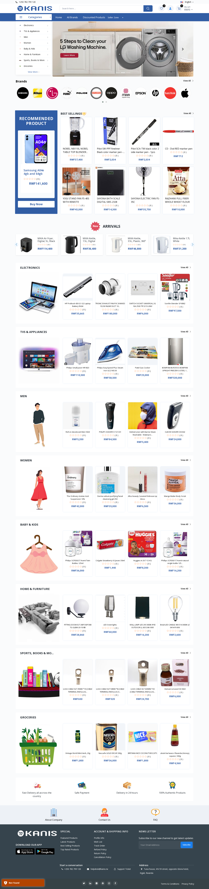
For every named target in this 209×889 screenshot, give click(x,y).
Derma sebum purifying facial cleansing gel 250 (110, 497)
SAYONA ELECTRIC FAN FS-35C (145, 200)
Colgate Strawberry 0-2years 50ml (110, 560)
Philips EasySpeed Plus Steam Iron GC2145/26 (110, 369)
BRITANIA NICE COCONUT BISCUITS (142, 753)
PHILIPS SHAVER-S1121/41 (110, 432)
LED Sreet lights (110, 624)
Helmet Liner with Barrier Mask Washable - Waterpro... (142, 433)
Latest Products (67, 841)
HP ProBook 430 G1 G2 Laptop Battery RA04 (78, 305)
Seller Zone (113, 17)
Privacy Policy (188, 883)
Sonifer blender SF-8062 (175, 303)
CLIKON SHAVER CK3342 (175, 432)
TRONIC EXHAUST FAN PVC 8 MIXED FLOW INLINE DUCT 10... (110, 305)
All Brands (72, 17)
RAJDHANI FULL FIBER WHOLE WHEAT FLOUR (177, 200)
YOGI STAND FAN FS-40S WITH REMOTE (76, 200)
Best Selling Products (70, 845)
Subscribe (187, 845)
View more (33, 71)
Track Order (99, 845)
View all (187, 80)
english (188, 2)
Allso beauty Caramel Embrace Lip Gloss (142, 497)
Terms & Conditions (170, 883)
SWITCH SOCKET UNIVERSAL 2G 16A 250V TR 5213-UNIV (142, 305)
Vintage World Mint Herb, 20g (77, 753)
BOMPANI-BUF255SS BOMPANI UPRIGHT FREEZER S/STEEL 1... (175, 369)
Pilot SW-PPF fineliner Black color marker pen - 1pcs (110, 150)
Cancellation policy (102, 857)
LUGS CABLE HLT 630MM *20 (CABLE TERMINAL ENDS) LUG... (142, 690)
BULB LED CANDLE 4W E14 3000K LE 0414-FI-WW (175, 626)
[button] (63, 49)
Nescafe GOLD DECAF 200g (110, 753)
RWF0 (187, 8)
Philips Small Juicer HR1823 (77, 367)
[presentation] (16, 245)
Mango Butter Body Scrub (175, 496)
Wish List (98, 841)
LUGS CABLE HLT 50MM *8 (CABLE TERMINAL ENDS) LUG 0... (110, 690)
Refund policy (100, 849)
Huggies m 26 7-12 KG (142, 560)
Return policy (100, 853)
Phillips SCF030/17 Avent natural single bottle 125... (175, 562)
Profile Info (99, 838)
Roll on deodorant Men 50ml (78, 432)
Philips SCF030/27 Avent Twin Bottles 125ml (77, 562)
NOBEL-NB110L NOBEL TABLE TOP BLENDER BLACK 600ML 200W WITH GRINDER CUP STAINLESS (77, 150)
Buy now (36, 204)
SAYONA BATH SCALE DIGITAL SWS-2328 (108, 200)
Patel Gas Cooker (142, 367)
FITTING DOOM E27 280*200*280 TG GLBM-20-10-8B (77, 626)
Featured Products (68, 838)
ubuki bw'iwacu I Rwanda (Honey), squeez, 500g (175, 754)
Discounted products (94, 17)
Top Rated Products (69, 849)
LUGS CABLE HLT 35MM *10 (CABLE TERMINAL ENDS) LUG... (77, 690)
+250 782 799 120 (27, 2)
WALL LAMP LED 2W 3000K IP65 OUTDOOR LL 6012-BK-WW (143, 626)
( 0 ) (38, 179)
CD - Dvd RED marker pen (178, 148)
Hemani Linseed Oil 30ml (175, 689)
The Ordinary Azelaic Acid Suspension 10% (78, 497)
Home (58, 17)
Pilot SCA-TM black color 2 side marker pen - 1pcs (145, 150)
